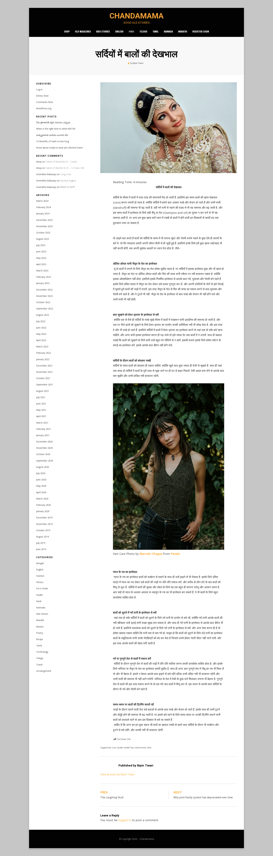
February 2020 (43, 504)
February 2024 (43, 207)
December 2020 (44, 441)
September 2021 (44, 384)
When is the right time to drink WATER (55, 128)
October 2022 (43, 302)
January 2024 (42, 213)
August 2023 (42, 238)
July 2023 (40, 245)
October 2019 (43, 530)
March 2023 (42, 270)
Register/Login (200, 31)
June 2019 (41, 549)
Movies (40, 626)
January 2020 (42, 511)
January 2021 (42, 435)
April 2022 (41, 340)
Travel (39, 664)
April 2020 (41, 492)
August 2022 (42, 314)
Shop (67, 31)
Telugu (143, 31)
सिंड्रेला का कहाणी (67, 187)
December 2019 (44, 517)
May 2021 (41, 409)
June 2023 (41, 251)
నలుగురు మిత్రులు (68, 180)
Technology (42, 651)
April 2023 (41, 264)
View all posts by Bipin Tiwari (117, 774)
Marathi (182, 31)
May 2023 (41, 257)
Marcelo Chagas (151, 554)
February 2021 (43, 428)
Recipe (39, 639)
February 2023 (43, 276)
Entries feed (42, 95)
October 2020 (43, 454)
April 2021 (41, 416)
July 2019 (40, 542)
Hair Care (112, 747)
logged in (124, 820)
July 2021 (40, 397)
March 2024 (42, 200)
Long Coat (65, 174)
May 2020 (41, 485)
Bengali (40, 563)
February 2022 (43, 352)
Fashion (40, 575)
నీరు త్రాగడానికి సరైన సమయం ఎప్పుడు (53, 122)
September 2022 (44, 308)
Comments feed (44, 102)
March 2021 (42, 422)
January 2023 (42, 283)
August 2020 (42, 466)
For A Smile (42, 588)
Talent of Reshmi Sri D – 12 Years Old (65, 167)
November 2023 (44, 226)
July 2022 (40, 321)
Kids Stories (103, 31)
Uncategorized (43, 670)
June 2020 (41, 479)
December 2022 (44, 289)
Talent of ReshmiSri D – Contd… (62, 161)
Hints (149, 747)
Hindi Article (140, 747)
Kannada (168, 31)
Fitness (39, 582)
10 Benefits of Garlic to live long (52, 141)
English (119, 31)
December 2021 (44, 365)
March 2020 (42, 498)
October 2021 (43, 378)
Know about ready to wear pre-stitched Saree (59, 147)
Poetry (39, 632)
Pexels (175, 554)
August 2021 (42, 390)
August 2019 (42, 536)
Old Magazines (83, 31)
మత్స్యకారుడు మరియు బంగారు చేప (52, 134)
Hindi (131, 31)
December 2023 (44, 219)
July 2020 (40, 473)
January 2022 (42, 359)
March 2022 (42, 346)
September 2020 (44, 460)
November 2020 (44, 447)
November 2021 (44, 371)
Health (120, 747)
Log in (39, 89)
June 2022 (41, 327)
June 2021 (41, 403)
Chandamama (136, 15)
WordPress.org (43, 108)
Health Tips (129, 747)
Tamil (155, 31)
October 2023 (43, 232)
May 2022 (41, 333)
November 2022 (44, 295)
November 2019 (44, 523)
